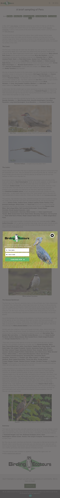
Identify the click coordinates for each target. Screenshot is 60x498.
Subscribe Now (16, 259)
